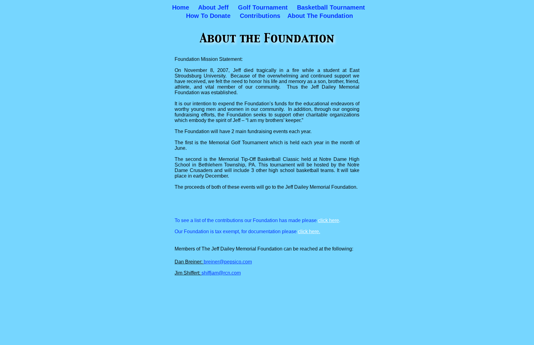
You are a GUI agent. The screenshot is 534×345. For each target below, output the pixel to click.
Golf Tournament (263, 7)
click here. (309, 231)
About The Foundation (320, 15)
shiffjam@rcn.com (221, 273)
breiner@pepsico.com (228, 261)
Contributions (260, 15)
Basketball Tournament (331, 7)
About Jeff (213, 7)
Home (180, 7)
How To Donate (208, 15)
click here (328, 220)
